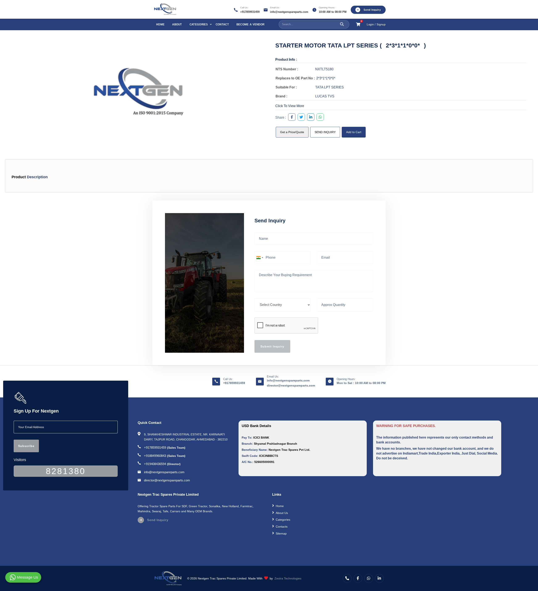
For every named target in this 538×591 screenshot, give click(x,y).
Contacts (281, 526)
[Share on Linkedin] (309, 117)
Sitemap (281, 533)
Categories (199, 24)
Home (160, 24)
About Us (282, 512)
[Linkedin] (379, 578)
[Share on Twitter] (300, 117)
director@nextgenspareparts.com (291, 385)
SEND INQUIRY (325, 132)
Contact (222, 24)
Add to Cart (353, 132)
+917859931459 (250, 11)
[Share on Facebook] (290, 117)
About (177, 24)
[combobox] (259, 258)
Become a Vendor (250, 24)
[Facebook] (357, 578)
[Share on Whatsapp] (319, 117)
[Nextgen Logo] (164, 9)
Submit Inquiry (272, 346)
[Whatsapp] (368, 578)
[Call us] (347, 578)
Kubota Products (287, 540)
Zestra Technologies (287, 578)
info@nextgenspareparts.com (289, 11)
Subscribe (26, 446)
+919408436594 (155, 464)
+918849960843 (155, 455)
